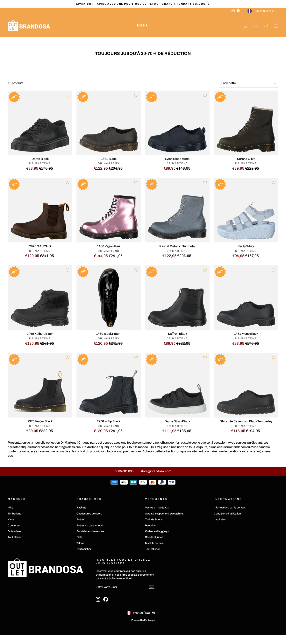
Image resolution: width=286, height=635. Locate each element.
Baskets (81, 507)
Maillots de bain (154, 543)
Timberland (14, 513)
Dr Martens (14, 531)
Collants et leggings (157, 531)
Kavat (11, 519)
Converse (14, 525)
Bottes (80, 519)
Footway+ (149, 620)
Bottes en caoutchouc (89, 525)
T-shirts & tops (154, 519)
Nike (10, 507)
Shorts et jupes (154, 537)
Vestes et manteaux (157, 507)
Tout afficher (15, 537)
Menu (143, 25)
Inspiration (220, 519)
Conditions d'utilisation (227, 513)
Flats (79, 537)
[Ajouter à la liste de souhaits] (67, 95)
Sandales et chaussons (90, 531)
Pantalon (150, 525)
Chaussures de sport (89, 513)
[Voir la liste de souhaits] (265, 25)
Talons (80, 543)
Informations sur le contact (230, 507)
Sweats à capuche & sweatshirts (164, 513)
